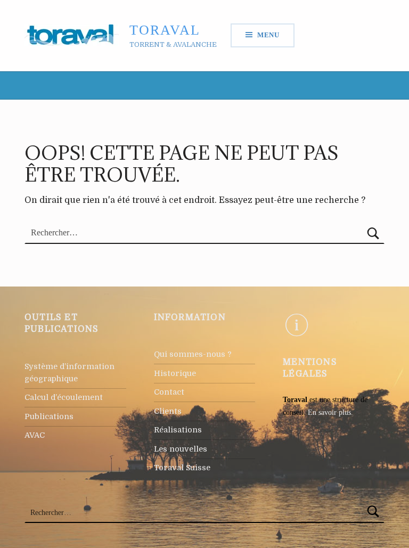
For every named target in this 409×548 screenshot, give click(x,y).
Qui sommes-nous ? (193, 354)
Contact (169, 392)
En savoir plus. (330, 412)
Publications (48, 416)
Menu (268, 35)
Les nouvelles (180, 449)
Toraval (164, 30)
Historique (175, 373)
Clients (168, 411)
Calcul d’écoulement (63, 397)
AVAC (34, 435)
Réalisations (178, 430)
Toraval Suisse (182, 467)
